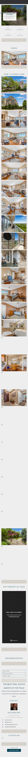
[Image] (14, 13)
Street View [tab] (6, 676)
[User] (11, 13)
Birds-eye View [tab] (7, 673)
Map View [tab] (6, 671)
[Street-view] (4, 13)
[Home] (1, 13)
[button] (14, 58)
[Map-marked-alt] (6, 13)
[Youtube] (9, 13)
